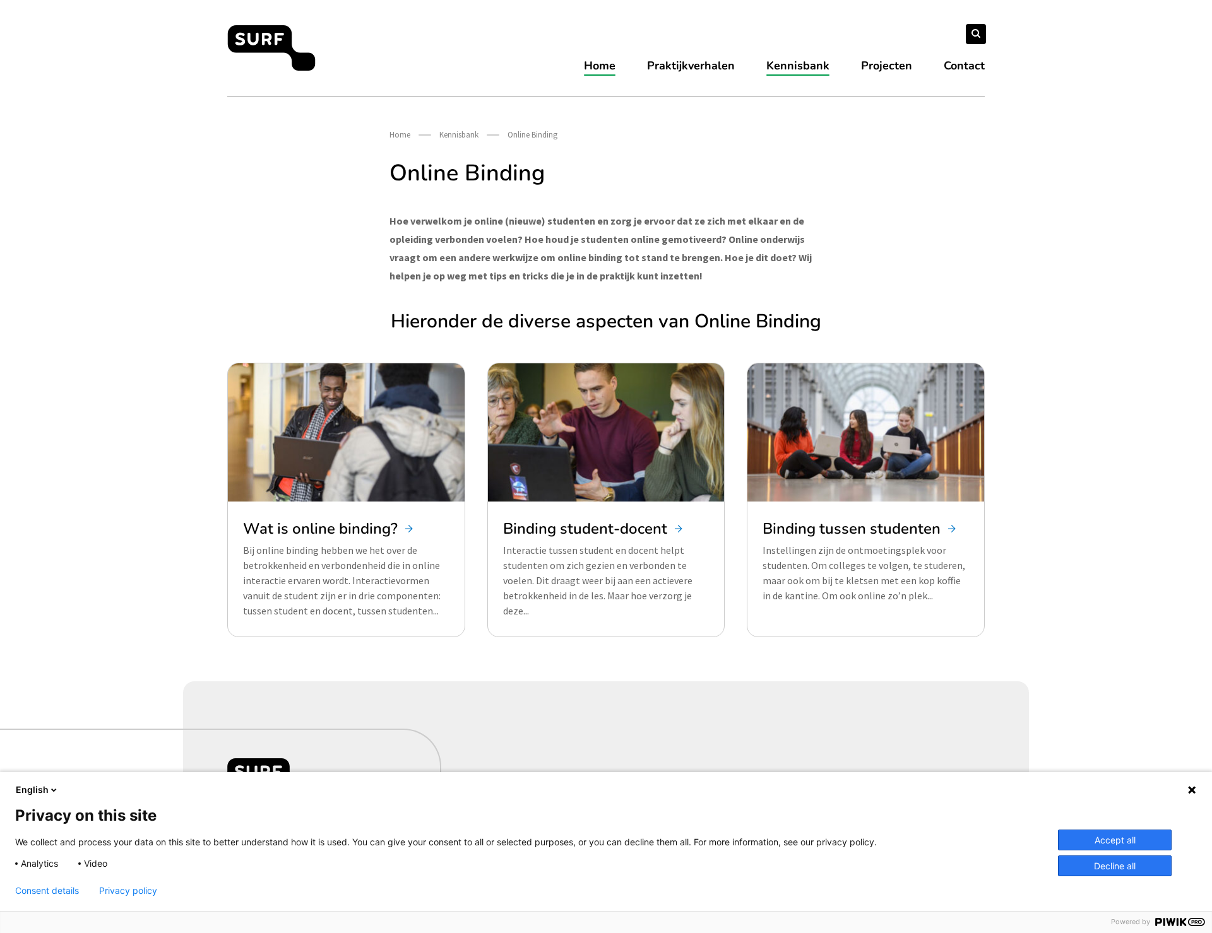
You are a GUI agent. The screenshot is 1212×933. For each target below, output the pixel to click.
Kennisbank (797, 65)
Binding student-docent (585, 529)
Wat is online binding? (320, 529)
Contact (964, 65)
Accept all (1115, 840)
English (32, 789)
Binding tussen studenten (852, 529)
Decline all (1115, 865)
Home (599, 65)
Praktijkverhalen (691, 65)
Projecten (886, 65)
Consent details (47, 891)
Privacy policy (128, 891)
